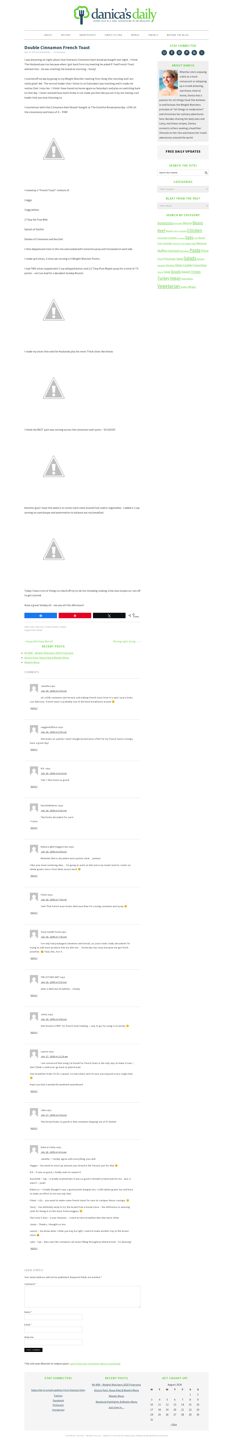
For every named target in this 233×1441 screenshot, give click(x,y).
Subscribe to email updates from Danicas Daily (58, 1390)
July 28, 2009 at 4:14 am (54, 1152)
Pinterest (58, 1405)
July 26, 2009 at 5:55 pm (54, 732)
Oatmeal (173, 251)
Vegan (175, 278)
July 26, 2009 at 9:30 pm (54, 1019)
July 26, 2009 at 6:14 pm (54, 773)
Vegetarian (168, 286)
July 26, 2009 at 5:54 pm (54, 690)
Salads (190, 258)
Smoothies (200, 265)
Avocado (178, 223)
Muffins (162, 251)
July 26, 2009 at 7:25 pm (54, 936)
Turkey (163, 278)
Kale (194, 243)
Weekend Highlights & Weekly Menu (116, 1401)
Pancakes (184, 251)
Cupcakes (181, 238)
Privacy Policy (93, 1435)
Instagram (58, 1409)
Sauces (201, 259)
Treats (196, 271)
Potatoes (170, 259)
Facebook (58, 1400)
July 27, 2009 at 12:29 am (54, 1056)
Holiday (167, 243)
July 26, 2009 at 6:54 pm (54, 851)
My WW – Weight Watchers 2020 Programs (48, 653)
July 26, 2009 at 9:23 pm (54, 982)
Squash (185, 272)
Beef (161, 230)
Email (28, 1324)
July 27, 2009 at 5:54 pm (54, 1115)
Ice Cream (186, 243)
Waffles (184, 287)
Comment (30, 1284)
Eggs (189, 237)
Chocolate (162, 238)
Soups (176, 271)
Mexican (201, 243)
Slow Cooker (184, 265)
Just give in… (116, 1407)
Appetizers (165, 223)
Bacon (187, 223)
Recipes (63, 627)
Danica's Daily (116, 13)
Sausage (161, 265)
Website (29, 1337)
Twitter (58, 1395)
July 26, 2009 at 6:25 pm (54, 810)
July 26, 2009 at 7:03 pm (54, 899)
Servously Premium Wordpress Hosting (146, 1435)
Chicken (194, 230)
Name (28, 1312)
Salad (179, 259)
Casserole (182, 231)
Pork (160, 259)
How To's (177, 243)
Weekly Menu (32, 662)
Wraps (192, 287)
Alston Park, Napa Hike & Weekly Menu (46, 657)
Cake (175, 231)
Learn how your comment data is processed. (95, 1363)
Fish (196, 238)
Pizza (204, 250)
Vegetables (187, 278)
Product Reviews (52, 627)
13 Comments (59, 52)
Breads (39, 630)
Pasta (195, 250)
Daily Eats (39, 627)
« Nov (174, 1424)
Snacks (160, 272)
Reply (34, 708)
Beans (198, 222)
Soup (167, 272)
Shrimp (170, 265)
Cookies (172, 237)
